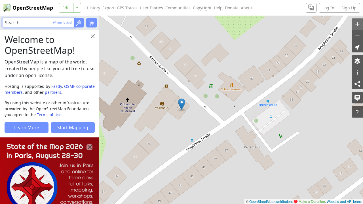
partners (53, 92)
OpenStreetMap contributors (271, 201)
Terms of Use (49, 114)
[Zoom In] (357, 24)
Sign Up (348, 7)
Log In (328, 7)
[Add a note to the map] (357, 97)
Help (218, 7)
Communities (178, 7)
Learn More (26, 127)
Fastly (56, 86)
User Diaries (151, 7)
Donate (232, 7)
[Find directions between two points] (91, 22)
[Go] (79, 22)
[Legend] (357, 72)
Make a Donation (312, 201)
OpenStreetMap (32, 7)
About (246, 7)
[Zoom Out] (357, 35)
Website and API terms (344, 201)
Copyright (202, 7)
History (93, 7)
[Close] (92, 36)
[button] (181, 104)
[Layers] (357, 61)
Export (108, 7)
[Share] (357, 83)
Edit (66, 7)
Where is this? (62, 23)
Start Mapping (72, 127)
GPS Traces (127, 7)
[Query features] (357, 112)
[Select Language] (311, 8)
